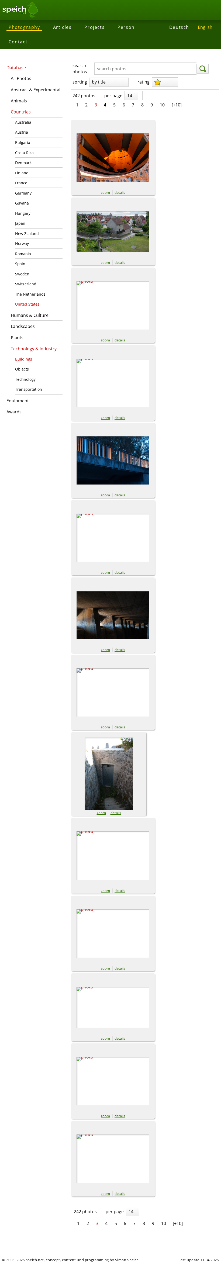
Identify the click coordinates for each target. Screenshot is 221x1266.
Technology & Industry (34, 349)
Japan (20, 223)
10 (162, 105)
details (120, 192)
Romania (23, 253)
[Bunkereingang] (109, 774)
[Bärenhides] (113, 933)
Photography (24, 27)
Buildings (23, 359)
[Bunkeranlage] (113, 692)
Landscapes (23, 326)
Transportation (28, 389)
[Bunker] (113, 615)
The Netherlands (30, 294)
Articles (62, 27)
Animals (19, 101)
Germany (23, 193)
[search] (202, 69)
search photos (79, 68)
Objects (22, 369)
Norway (22, 243)
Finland (22, 172)
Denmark (23, 162)
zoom (105, 192)
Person (126, 27)
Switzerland (25, 283)
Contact (18, 42)
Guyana (22, 203)
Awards (14, 412)
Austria (21, 132)
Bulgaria (22, 142)
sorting (79, 82)
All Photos (21, 78)
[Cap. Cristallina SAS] (113, 1158)
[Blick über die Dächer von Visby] (113, 231)
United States (27, 304)
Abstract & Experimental (35, 90)
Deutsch (179, 27)
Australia (23, 122)
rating (143, 82)
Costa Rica (24, 152)
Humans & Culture (30, 315)
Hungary (22, 213)
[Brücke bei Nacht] (113, 460)
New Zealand (27, 233)
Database (16, 68)
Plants (17, 338)
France (21, 182)
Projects (94, 27)
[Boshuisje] (113, 305)
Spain (20, 263)
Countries (21, 112)
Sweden (22, 273)
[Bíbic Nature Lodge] (113, 1007)
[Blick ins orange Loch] (113, 157)
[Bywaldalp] (113, 855)
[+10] (177, 105)
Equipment (17, 401)
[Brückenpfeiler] (113, 538)
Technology (25, 379)
